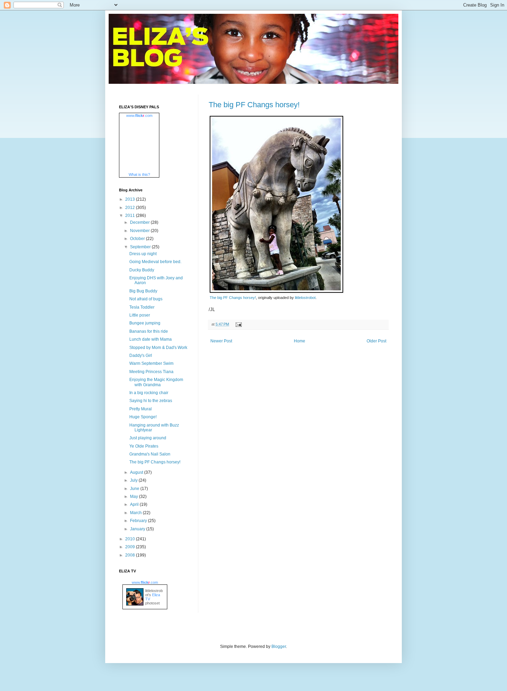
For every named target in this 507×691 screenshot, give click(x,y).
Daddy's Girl (140, 355)
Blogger (278, 646)
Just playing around (147, 437)
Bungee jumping (144, 323)
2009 (130, 546)
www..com (139, 115)
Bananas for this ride (148, 331)
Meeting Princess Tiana (151, 371)
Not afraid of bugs (145, 299)
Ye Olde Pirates (143, 446)
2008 (130, 555)
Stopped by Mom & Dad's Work (158, 347)
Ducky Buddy (141, 270)
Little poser (139, 315)
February (139, 520)
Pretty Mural (140, 409)
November (140, 230)
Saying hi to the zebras (150, 400)
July (134, 480)
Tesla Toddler (142, 307)
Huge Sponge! (143, 416)
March (136, 512)
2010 (130, 539)
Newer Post (221, 341)
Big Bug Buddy (143, 291)
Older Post (376, 341)
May (134, 496)
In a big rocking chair (148, 392)
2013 (130, 199)
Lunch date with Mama (150, 339)
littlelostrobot (305, 298)
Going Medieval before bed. (155, 261)
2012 (130, 207)
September (141, 246)
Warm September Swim (151, 363)
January (138, 529)
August (137, 472)
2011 (130, 215)
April (135, 504)
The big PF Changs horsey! (254, 104)
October (138, 238)
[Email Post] (238, 324)
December (140, 222)
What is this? (139, 174)
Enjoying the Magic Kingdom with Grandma (156, 382)
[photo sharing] (276, 291)
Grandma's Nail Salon (149, 454)
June (135, 488)
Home (299, 341)
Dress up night (143, 253)
